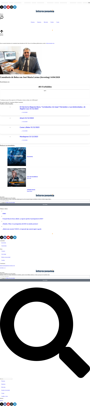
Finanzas (33, 22)
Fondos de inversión (5, 390)
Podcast (1, 398)
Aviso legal (3, 254)
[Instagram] (11, 7)
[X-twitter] (1, 7)
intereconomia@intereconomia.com (7, 265)
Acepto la (8, 202)
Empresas (39, 22)
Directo (1, 14)
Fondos (52, 22)
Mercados (46, 22)
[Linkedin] (14, 7)
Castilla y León (4, 396)
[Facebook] (5, 7)
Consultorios (12, 102)
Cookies (3, 260)
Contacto (3, 251)
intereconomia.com (50, 43)
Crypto (57, 22)
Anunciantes (4, 245)
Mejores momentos (19, 102)
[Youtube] (8, 7)
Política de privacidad (10, 202)
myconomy (3, 242)
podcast (1, 15)
